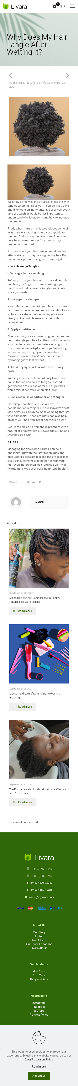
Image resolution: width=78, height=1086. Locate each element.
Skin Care (39, 975)
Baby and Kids (39, 979)
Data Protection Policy (39, 1059)
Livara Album (39, 948)
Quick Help (39, 940)
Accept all (39, 1075)
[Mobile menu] (72, 6)
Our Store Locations (39, 944)
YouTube (39, 1010)
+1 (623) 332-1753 (41, 875)
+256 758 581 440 (41, 890)
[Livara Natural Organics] (15, 6)
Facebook (39, 1007)
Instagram (39, 1003)
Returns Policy (39, 1014)
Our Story (39, 932)
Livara (34, 83)
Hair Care (39, 971)
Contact (39, 936)
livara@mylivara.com (41, 897)
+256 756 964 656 (41, 883)
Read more (39, 1066)
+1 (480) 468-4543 (41, 868)
